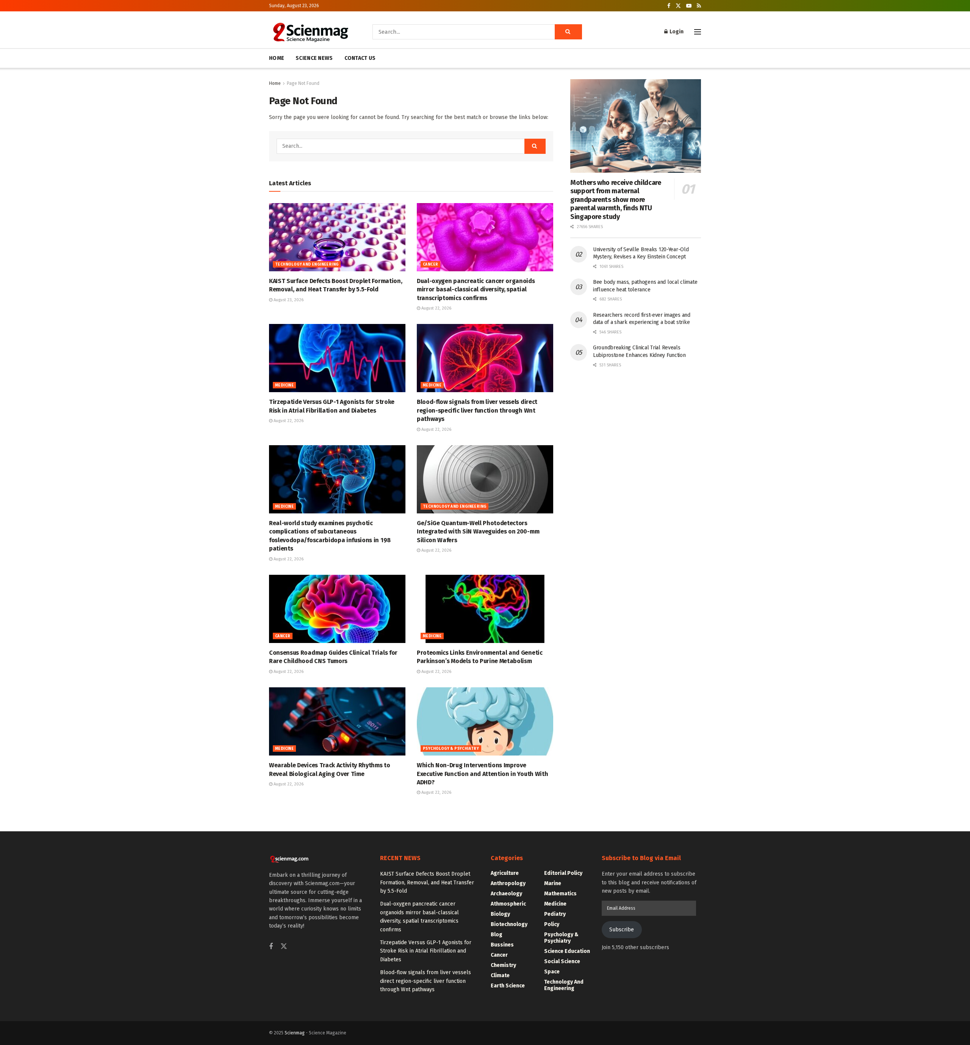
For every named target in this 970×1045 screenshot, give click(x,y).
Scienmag (295, 1033)
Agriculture (505, 873)
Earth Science (508, 985)
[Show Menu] (697, 31)
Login (676, 31)
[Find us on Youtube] (689, 6)
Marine (552, 883)
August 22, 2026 (435, 308)
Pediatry (555, 914)
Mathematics (560, 893)
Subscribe (621, 929)
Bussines (502, 945)
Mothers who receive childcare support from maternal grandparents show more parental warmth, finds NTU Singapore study (615, 199)
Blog (496, 934)
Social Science (562, 961)
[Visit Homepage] (310, 31)
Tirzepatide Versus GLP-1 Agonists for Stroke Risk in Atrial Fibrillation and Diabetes (425, 951)
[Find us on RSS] (699, 6)
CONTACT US (360, 58)
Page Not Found (303, 83)
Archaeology (506, 893)
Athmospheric (508, 904)
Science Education (567, 951)
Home (275, 83)
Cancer (430, 264)
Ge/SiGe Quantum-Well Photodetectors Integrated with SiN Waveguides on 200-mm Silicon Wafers (478, 531)
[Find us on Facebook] (668, 6)
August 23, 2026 (288, 299)
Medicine (284, 385)
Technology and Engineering (306, 264)
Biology (500, 914)
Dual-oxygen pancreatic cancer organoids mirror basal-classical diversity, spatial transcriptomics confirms (476, 289)
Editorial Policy (563, 873)
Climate (500, 975)
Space (552, 971)
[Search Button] (568, 31)
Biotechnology (509, 924)
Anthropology (508, 883)
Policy (551, 924)
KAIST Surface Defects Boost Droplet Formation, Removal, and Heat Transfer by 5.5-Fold (427, 882)
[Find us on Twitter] (678, 6)
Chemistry (503, 965)
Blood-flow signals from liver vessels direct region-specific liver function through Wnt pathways (477, 410)
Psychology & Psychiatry (451, 748)
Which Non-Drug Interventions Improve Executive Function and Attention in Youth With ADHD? (482, 774)
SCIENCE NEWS (314, 58)
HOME (276, 58)
